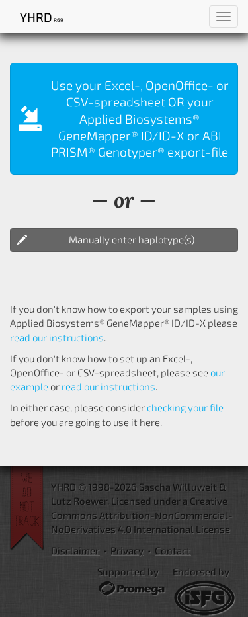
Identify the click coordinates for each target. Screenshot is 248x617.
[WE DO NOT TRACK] (30, 508)
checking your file (185, 407)
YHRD (41, 16)
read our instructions (57, 337)
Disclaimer (75, 550)
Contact (172, 550)
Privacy (127, 550)
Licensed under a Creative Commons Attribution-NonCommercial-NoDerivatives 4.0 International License (142, 515)
